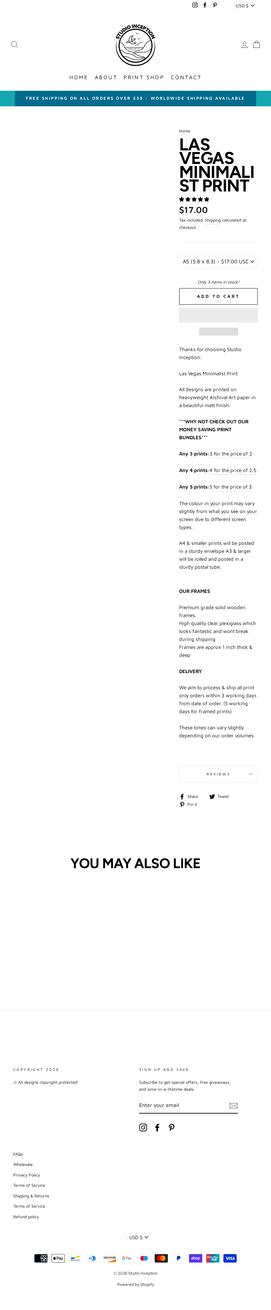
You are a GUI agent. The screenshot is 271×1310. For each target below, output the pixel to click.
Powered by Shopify (135, 1284)
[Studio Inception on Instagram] (143, 1127)
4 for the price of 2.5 (233, 470)
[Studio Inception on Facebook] (157, 1127)
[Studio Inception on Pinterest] (171, 1127)
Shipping (213, 220)
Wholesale (23, 1164)
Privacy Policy (26, 1175)
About (106, 77)
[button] (195, 199)
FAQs (18, 1154)
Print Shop (144, 77)
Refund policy (26, 1216)
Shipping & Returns (31, 1195)
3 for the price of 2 (231, 453)
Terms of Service (29, 1185)
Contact (186, 77)
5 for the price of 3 (231, 487)
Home (79, 77)
